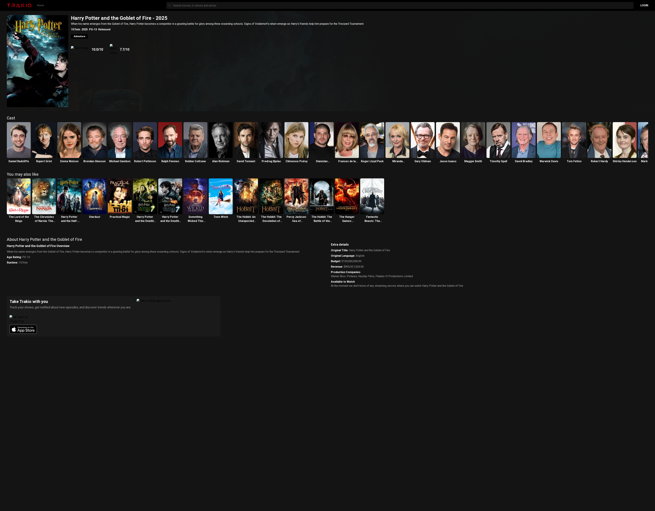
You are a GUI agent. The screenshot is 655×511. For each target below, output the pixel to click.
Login (644, 5)
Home (40, 5)
